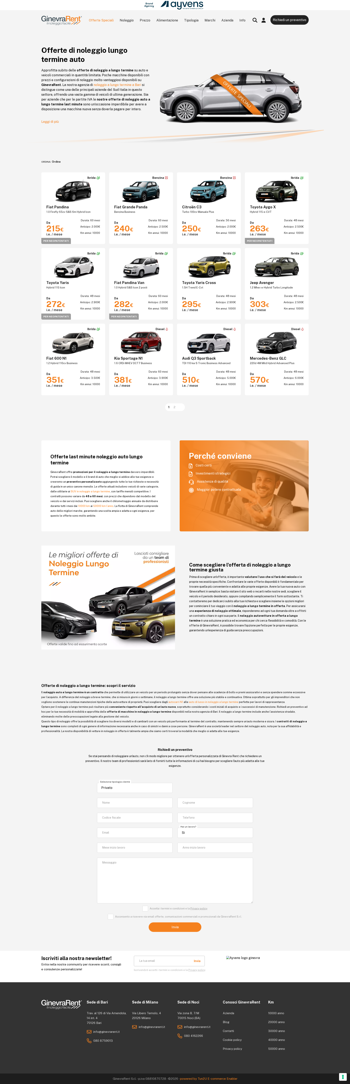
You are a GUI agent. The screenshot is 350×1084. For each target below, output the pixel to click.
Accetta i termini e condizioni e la (178, 908)
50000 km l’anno (103, 506)
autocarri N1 (176, 702)
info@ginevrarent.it (106, 1031)
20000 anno (276, 1022)
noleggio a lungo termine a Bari (117, 85)
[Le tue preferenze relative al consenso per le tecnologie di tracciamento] (343, 1077)
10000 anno (276, 1013)
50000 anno (276, 1048)
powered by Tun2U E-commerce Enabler (208, 1078)
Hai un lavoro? (188, 826)
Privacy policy (198, 908)
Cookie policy (232, 1040)
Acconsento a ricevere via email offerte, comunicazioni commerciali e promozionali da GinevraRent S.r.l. (178, 916)
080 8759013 (103, 1040)
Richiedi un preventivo (289, 20)
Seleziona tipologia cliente (115, 782)
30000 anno (276, 1031)
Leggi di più (50, 122)
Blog (226, 1022)
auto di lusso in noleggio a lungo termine (213, 702)
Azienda (228, 1013)
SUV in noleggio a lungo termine (90, 491)
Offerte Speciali (101, 20)
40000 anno (276, 1040)
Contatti (228, 1031)
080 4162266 (193, 1035)
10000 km (84, 506)
